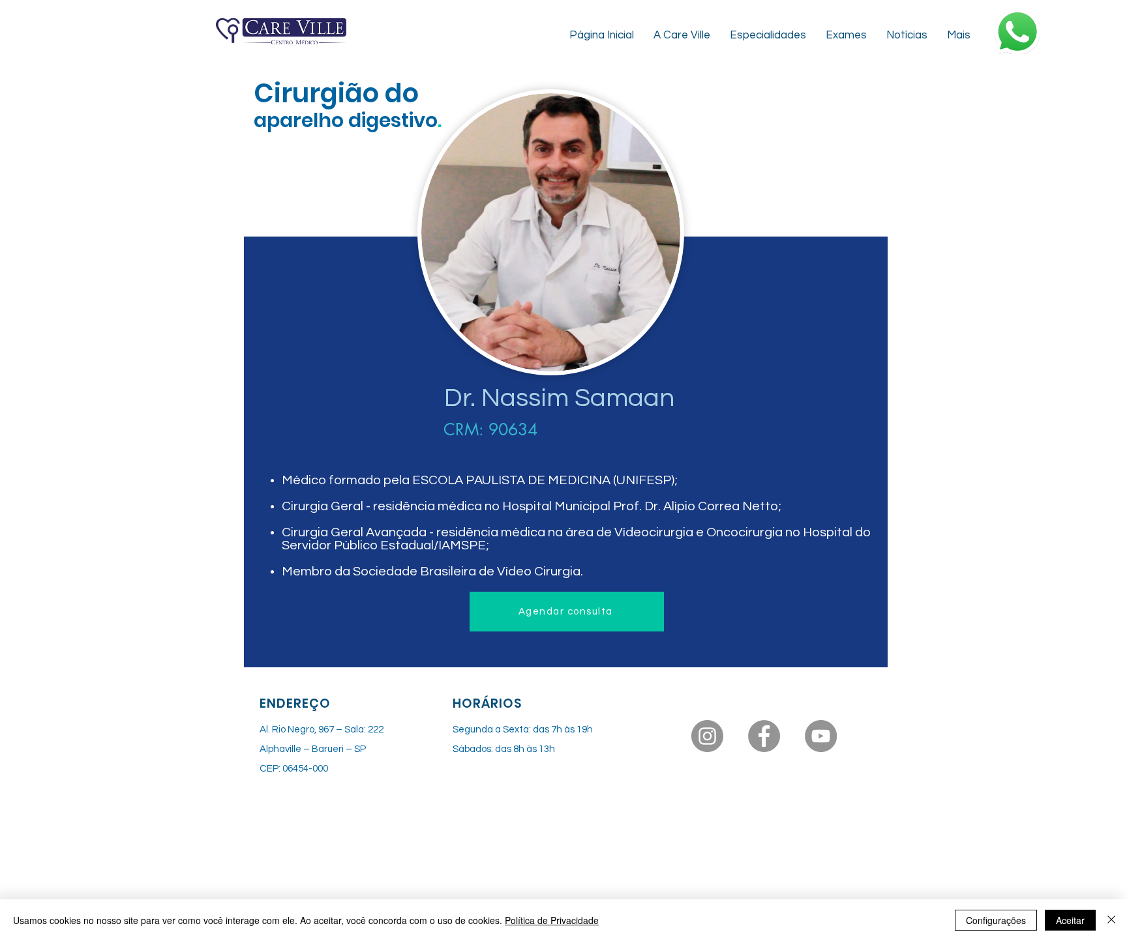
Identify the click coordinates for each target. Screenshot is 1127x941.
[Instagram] (707, 736)
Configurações (996, 920)
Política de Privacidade (552, 920)
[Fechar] (1111, 920)
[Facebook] (764, 736)
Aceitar (1070, 920)
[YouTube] (821, 736)
